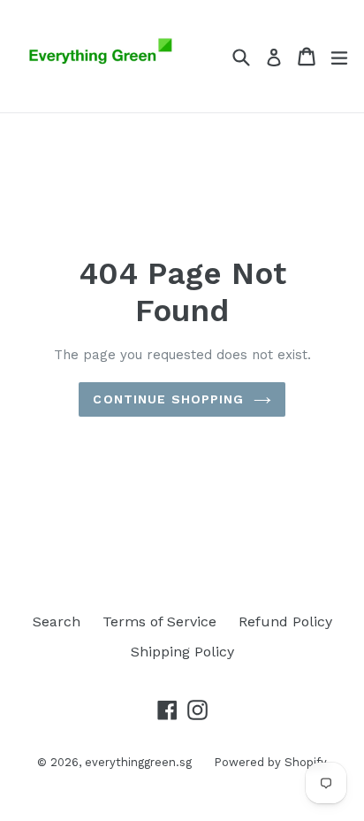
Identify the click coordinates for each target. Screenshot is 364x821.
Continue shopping (168, 399)
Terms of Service (159, 621)
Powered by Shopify (270, 762)
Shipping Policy (182, 651)
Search (56, 621)
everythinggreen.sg (138, 762)
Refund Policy (285, 621)
